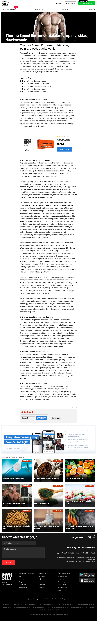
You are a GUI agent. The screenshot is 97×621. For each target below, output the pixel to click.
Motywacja (61, 579)
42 (82, 604)
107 (58, 610)
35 (69, 604)
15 (31, 604)
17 (34, 604)
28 (55, 604)
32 (63, 604)
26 (51, 604)
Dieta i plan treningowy (9, 9)
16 (33, 604)
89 (79, 607)
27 (53, 604)
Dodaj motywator (63, 582)
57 (18, 607)
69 (41, 607)
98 (35, 610)
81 (63, 607)
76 (54, 607)
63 (29, 607)
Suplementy (22, 584)
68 (39, 607)
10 (21, 604)
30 (59, 604)
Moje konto (41, 579)
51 (7, 607)
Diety (20, 582)
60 (24, 607)
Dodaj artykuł (29, 599)
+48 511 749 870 (88, 553)
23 (46, 604)
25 (50, 604)
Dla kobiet (41, 576)
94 (88, 607)
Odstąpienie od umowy (60, 614)
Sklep (20, 576)
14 (29, 604)
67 (37, 607)
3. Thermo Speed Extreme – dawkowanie (35, 86)
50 (5, 607)
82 (65, 607)
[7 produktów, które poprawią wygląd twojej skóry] (80, 520)
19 (38, 604)
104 (50, 610)
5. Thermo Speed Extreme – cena (33, 92)
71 (44, 607)
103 (48, 610)
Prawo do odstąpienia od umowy (40, 614)
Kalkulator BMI (62, 576)
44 (86, 604)
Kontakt (47, 599)
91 (82, 607)
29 (57, 604)
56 (16, 607)
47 (91, 604)
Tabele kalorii (62, 584)
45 (87, 604)
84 (69, 607)
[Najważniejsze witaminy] (80, 470)
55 (14, 607)
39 (76, 604)
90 (80, 607)
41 (80, 604)
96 (92, 607)
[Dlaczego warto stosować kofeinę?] (48, 470)
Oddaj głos (41, 418)
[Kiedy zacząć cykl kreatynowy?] (17, 470)
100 (40, 610)
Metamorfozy (39, 9)
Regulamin (39, 599)
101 (42, 610)
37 (72, 604)
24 (48, 604)
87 (75, 607)
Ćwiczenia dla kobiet (64, 573)
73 (48, 607)
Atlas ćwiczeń (91, 9)
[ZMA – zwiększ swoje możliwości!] (17, 495)
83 (67, 607)
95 (90, 607)
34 (67, 604)
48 (93, 604)
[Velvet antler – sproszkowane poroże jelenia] (17, 520)
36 (70, 604)
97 (94, 607)
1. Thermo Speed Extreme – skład (33, 81)
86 (73, 607)
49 (3, 607)
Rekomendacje (62, 587)
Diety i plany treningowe (26, 573)
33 (65, 604)
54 (12, 607)
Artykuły (64, 9)
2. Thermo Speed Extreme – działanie (34, 84)
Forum (60, 590)
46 (89, 604)
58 (20, 607)
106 (56, 610)
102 (45, 610)
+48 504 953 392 (67, 553)
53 (10, 607)
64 (31, 607)
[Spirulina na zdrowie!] (48, 495)
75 (52, 607)
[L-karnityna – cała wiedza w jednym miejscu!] (48, 520)
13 (27, 604)
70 (43, 607)
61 (26, 607)
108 (61, 610)
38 (74, 604)
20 (40, 604)
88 (77, 607)
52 (8, 607)
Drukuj (57, 418)
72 (46, 607)
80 (62, 607)
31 (61, 604)
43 (84, 604)
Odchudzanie (42, 582)
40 (78, 604)
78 (58, 607)
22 (44, 604)
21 (42, 604)
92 (84, 607)
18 (36, 604)
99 (37, 610)
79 (60, 607)
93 (86, 607)
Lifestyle (41, 587)
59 (22, 607)
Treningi (21, 579)
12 (25, 604)
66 (35, 607)
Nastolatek (41, 584)
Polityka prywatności (65, 599)
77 (56, 607)
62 (27, 607)
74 (50, 607)
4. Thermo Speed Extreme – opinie (33, 89)
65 (33, 607)
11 (23, 604)
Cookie (54, 599)
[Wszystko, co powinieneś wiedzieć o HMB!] (80, 495)
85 (71, 607)
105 (53, 610)
